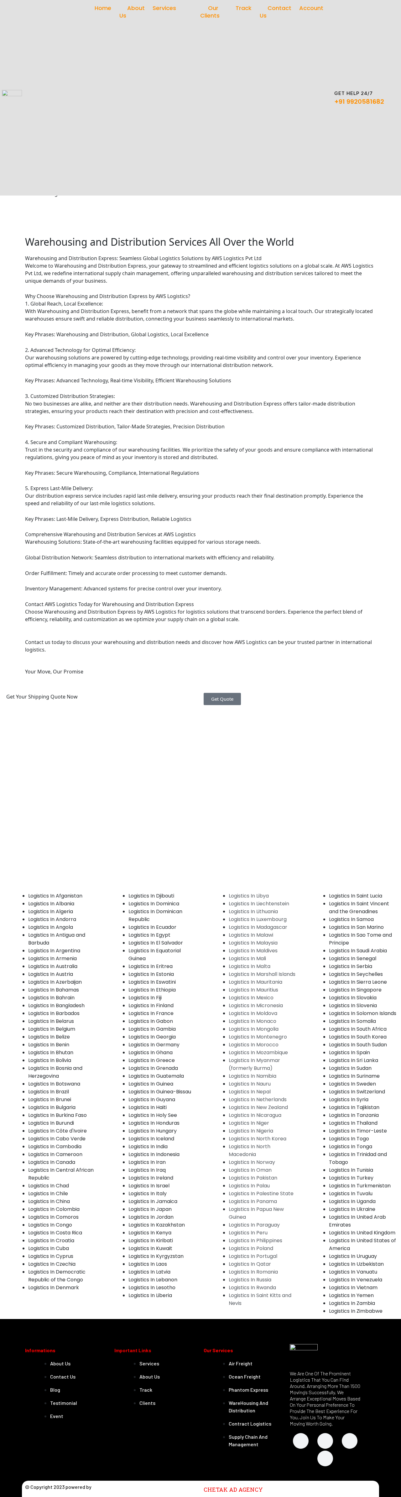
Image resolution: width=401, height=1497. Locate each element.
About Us (132, 11)
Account (311, 8)
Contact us (275, 11)
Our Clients (210, 11)
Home (103, 8)
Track (244, 8)
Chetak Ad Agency (233, 1489)
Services (164, 8)
